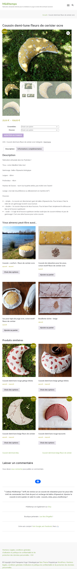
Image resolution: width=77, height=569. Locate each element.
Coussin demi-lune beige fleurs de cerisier (57, 453)
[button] (68, 33)
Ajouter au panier (13, 135)
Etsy (49, 506)
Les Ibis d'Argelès (46, 516)
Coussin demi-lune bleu (10, 453)
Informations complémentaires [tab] (30, 149)
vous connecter (16, 469)
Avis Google (36, 526)
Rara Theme (43, 562)
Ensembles (12, 126)
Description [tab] (10, 149)
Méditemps (9, 4)
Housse (12, 130)
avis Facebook (47, 526)
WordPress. (62, 562)
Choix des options (11, 272)
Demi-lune (47, 142)
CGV (31, 555)
